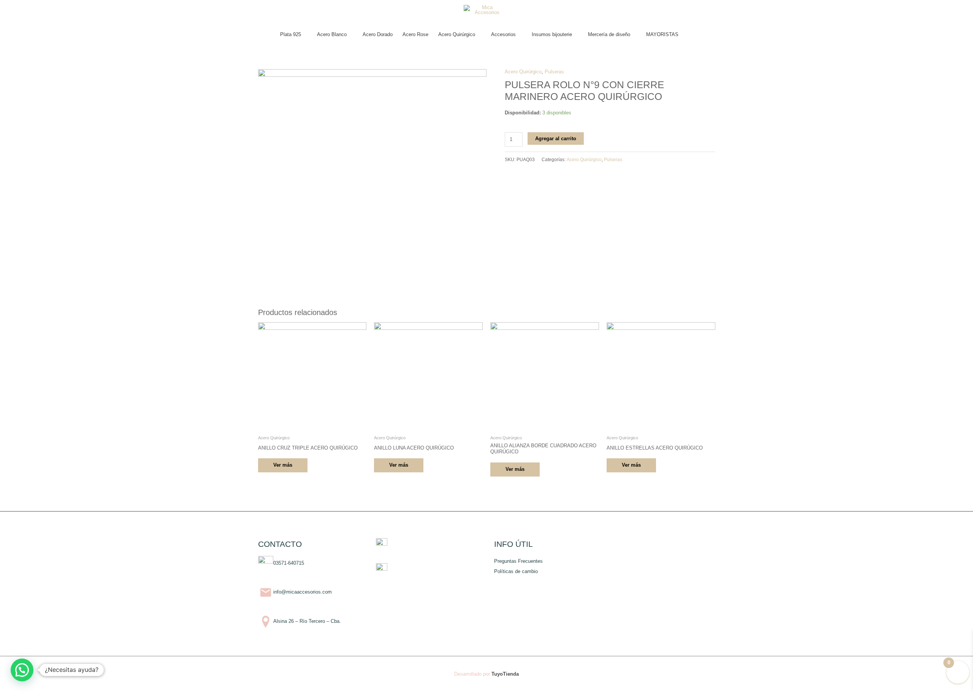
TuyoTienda (505, 674)
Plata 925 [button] (290, 34)
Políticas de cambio (516, 571)
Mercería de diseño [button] (609, 34)
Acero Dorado (378, 34)
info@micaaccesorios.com (302, 592)
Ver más (282, 465)
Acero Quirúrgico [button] (456, 34)
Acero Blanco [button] (332, 34)
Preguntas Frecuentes (518, 561)
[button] (690, 34)
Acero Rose (415, 34)
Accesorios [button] (503, 34)
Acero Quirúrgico (523, 71)
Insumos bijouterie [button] (552, 34)
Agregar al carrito (555, 138)
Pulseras (554, 71)
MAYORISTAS (662, 34)
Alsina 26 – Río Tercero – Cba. (307, 621)
